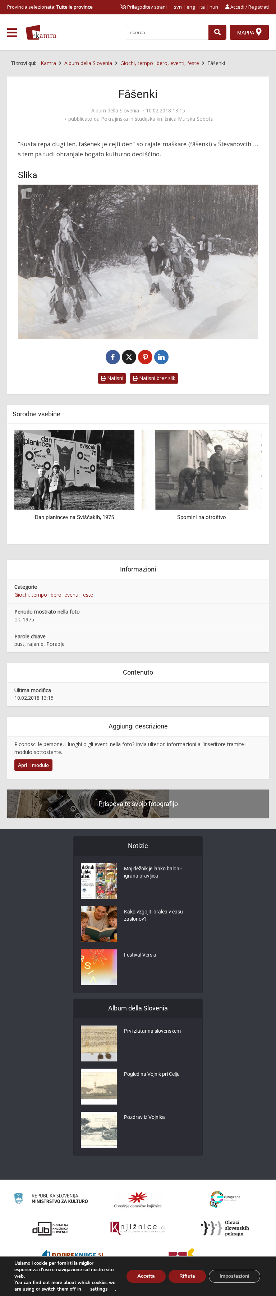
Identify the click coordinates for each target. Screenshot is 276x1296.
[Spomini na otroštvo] (202, 469)
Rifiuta (187, 1276)
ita (202, 7)
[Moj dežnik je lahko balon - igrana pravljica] (99, 881)
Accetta (146, 1276)
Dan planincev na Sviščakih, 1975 (74, 517)
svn (178, 7)
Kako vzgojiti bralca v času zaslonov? (153, 915)
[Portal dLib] (50, 1228)
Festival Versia (140, 955)
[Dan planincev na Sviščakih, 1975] (74, 469)
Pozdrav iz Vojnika (144, 1117)
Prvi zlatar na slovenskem (152, 1031)
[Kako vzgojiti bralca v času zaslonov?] (99, 924)
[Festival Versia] (99, 967)
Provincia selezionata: (50, 7)
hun (214, 7)
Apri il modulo (33, 765)
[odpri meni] (12, 32)
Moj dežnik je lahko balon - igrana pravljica (153, 872)
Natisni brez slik (156, 378)
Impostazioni (234, 1276)
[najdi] (217, 32)
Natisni (114, 378)
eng (191, 7)
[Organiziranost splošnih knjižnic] (138, 1200)
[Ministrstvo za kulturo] (51, 1199)
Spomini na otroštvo (201, 517)
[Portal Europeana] (225, 1199)
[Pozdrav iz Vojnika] (99, 1130)
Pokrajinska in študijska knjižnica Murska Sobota (157, 119)
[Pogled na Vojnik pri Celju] (99, 1087)
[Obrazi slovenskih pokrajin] (225, 1228)
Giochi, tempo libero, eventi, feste (53, 594)
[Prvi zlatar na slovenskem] (99, 1043)
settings (98, 1289)
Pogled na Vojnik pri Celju (152, 1074)
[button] (244, 484)
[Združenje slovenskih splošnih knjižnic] (138, 1228)
